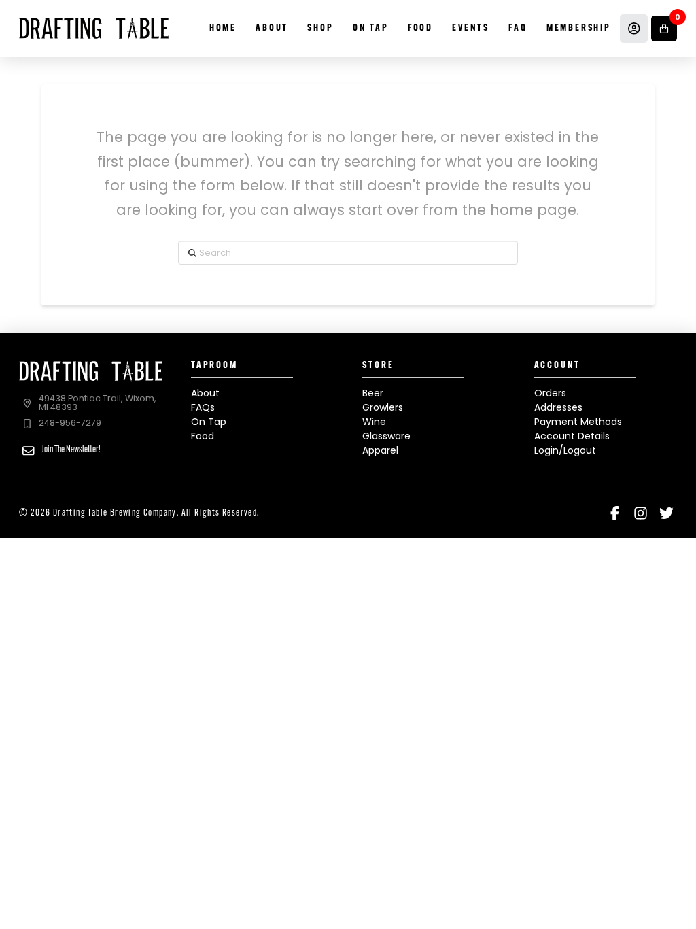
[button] (664, 28)
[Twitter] (666, 513)
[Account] (634, 28)
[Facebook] (614, 513)
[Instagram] (640, 513)
